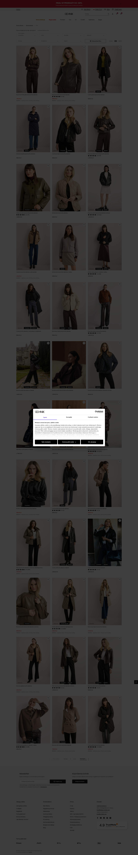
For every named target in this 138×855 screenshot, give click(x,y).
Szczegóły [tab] (69, 417)
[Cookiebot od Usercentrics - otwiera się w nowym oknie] (96, 412)
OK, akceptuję (92, 442)
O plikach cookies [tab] (93, 417)
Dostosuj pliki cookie (68, 442)
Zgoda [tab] (45, 417)
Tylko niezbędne (46, 442)
